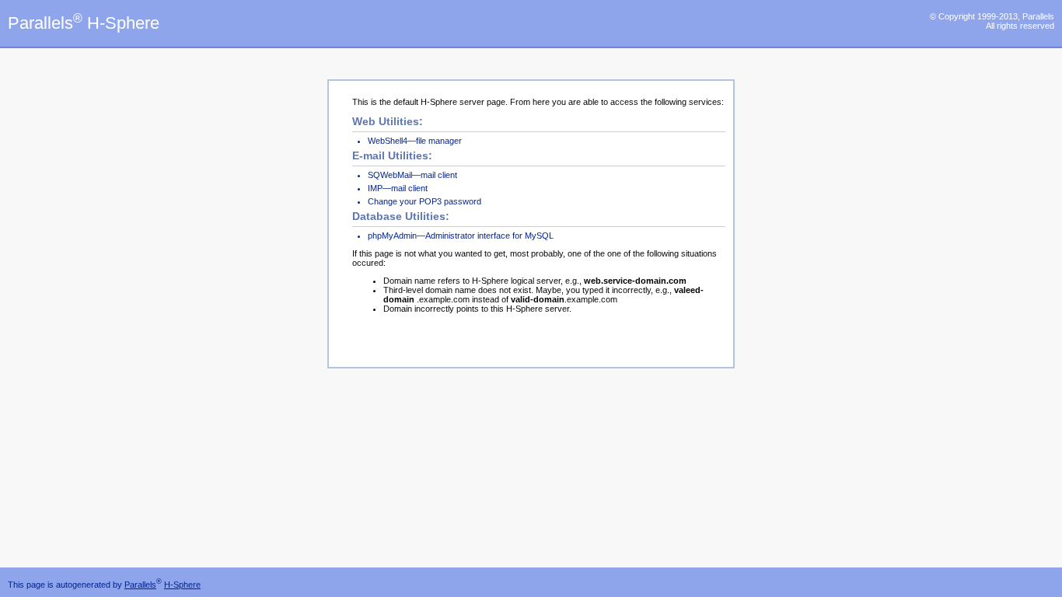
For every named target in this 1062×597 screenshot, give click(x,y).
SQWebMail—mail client (412, 175)
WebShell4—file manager (415, 140)
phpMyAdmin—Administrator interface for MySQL (461, 235)
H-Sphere (182, 584)
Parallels (140, 584)
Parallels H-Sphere (83, 23)
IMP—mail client (398, 188)
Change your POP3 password (424, 201)
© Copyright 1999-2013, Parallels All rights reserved (992, 21)
